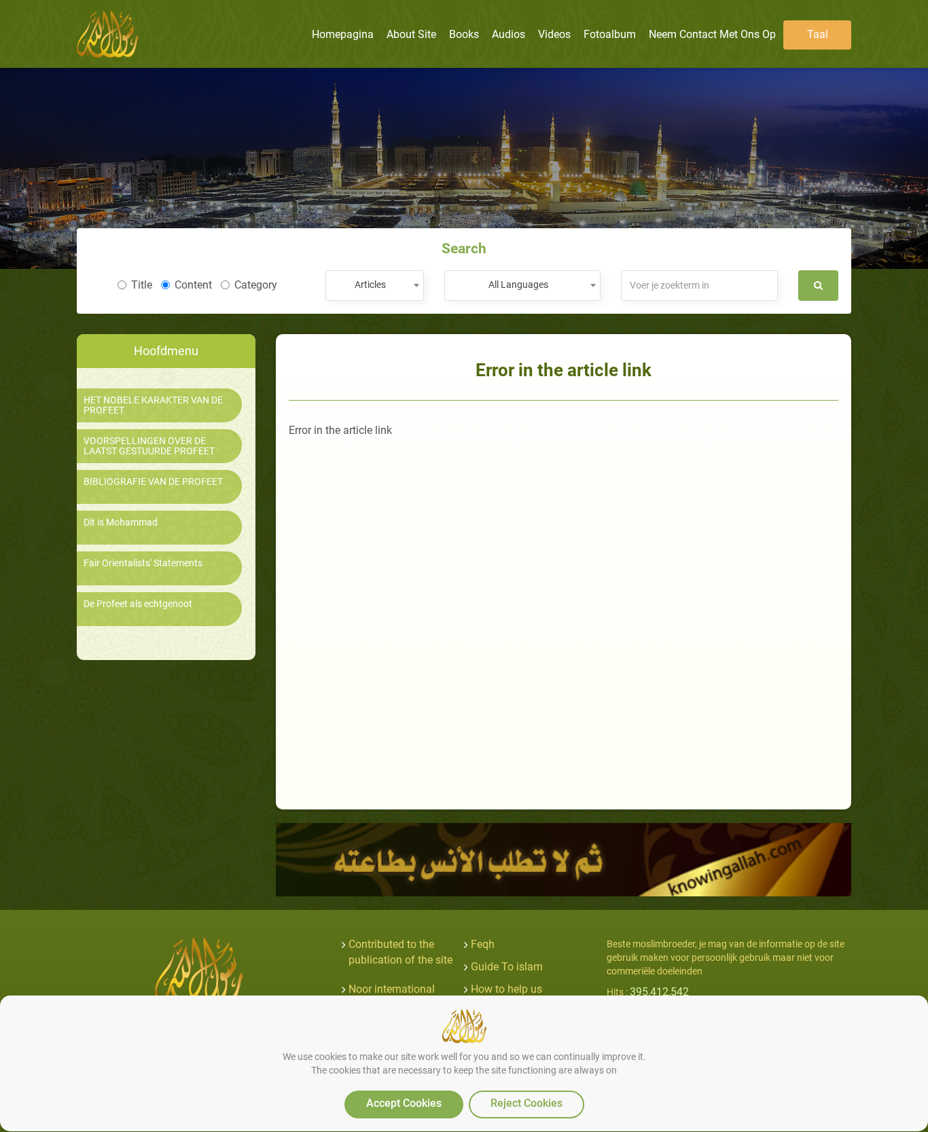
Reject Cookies (526, 1103)
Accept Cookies (404, 1103)
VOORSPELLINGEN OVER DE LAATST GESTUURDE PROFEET (149, 446)
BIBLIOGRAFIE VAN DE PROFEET (153, 482)
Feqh (483, 944)
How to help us (506, 989)
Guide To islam (507, 966)
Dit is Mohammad (121, 522)
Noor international (392, 989)
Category (255, 284)
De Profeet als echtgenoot (138, 604)
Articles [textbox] (370, 284)
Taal (817, 34)
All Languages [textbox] (518, 284)
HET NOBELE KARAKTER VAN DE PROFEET (153, 405)
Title (141, 284)
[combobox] (374, 285)
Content (193, 284)
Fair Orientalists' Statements (143, 563)
